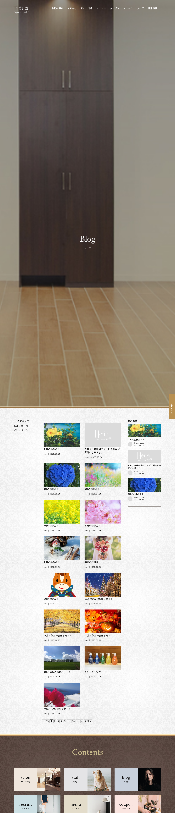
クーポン (114, 8)
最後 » (88, 721)
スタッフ (128, 8)
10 (73, 721)
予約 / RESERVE (172, 408)
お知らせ (72, 8)
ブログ (140, 8)
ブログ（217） (21, 430)
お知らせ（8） (21, 426)
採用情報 (152, 8)
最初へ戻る (57, 8)
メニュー (101, 8)
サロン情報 (86, 8)
